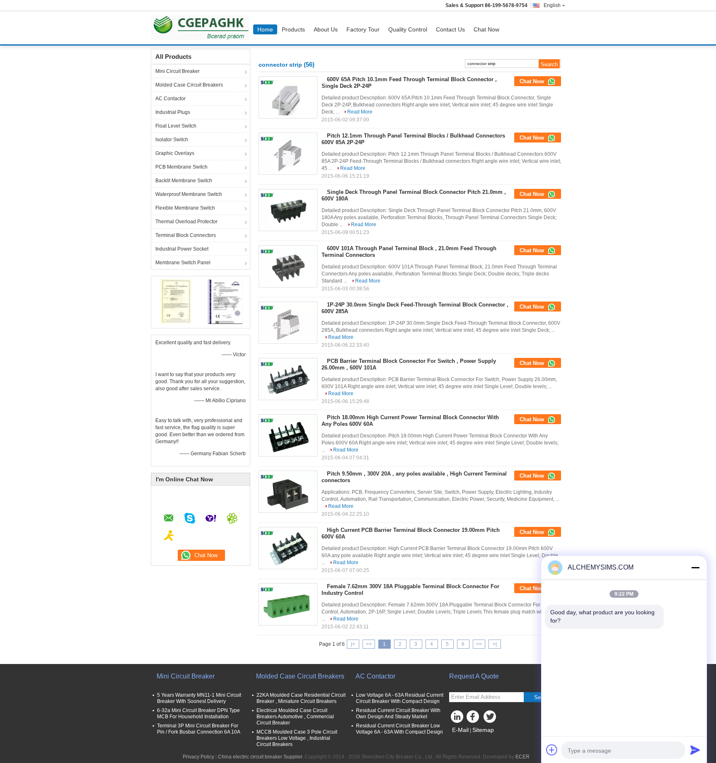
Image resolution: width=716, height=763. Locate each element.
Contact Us (450, 29)
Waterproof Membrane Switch (188, 194)
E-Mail (460, 730)
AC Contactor (170, 98)
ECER (522, 757)
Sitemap (483, 730)
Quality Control (407, 29)
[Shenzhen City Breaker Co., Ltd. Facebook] (474, 718)
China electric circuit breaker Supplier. (261, 757)
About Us (326, 29)
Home (265, 29)
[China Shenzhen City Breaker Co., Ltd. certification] (176, 301)
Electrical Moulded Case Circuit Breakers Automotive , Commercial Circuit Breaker (295, 716)
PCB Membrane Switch (181, 167)
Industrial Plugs (172, 112)
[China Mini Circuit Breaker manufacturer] (202, 27)
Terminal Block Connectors (185, 235)
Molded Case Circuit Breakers (189, 85)
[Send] (695, 750)
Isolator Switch (171, 139)
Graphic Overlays (174, 153)
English (552, 5)
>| (495, 644)
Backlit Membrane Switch (183, 181)
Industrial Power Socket (181, 249)
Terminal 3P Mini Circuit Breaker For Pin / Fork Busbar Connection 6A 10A (198, 729)
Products (293, 29)
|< (353, 644)
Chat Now (486, 29)
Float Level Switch (175, 126)
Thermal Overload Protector (186, 222)
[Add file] (552, 750)
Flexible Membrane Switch (185, 208)
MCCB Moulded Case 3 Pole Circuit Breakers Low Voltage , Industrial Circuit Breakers (296, 738)
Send (540, 697)
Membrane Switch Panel (182, 263)
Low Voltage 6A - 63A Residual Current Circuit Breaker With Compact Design (399, 698)
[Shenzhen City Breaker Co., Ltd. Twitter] (490, 718)
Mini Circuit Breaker (177, 71)
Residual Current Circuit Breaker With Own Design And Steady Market (398, 713)
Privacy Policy (198, 757)
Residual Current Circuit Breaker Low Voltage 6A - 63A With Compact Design (399, 729)
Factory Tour (363, 29)
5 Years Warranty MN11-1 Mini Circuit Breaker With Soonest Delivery (199, 698)
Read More (360, 112)
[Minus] (695, 567)
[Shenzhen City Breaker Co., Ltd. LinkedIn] (457, 718)
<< (369, 644)
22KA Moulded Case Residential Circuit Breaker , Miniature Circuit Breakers (301, 698)
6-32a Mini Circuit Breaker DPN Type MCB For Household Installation (198, 713)
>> (479, 644)
